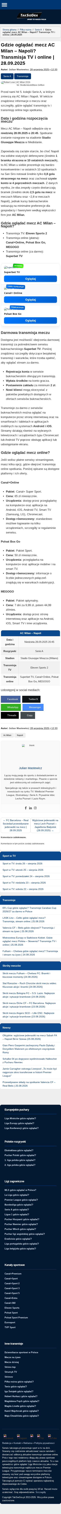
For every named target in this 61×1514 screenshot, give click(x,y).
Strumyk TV (11, 1372)
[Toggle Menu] (4, 4)
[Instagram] (35, 808)
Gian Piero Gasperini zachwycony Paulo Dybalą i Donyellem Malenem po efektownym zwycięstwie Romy (29, 1049)
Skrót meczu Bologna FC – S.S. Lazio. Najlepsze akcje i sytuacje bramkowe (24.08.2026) (29, 995)
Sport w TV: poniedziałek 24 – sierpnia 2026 (26, 876)
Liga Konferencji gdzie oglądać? (22, 1128)
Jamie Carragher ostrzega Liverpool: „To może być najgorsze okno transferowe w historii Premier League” (30, 1072)
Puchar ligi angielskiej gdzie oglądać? (25, 1234)
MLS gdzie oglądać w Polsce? (20, 1190)
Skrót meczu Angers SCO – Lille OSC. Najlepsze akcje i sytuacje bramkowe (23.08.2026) (28, 1015)
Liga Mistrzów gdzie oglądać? (20, 1118)
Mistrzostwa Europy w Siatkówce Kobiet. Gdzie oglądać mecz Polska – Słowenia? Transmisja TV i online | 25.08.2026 (29, 941)
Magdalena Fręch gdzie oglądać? (22, 1401)
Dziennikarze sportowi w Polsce (21, 1352)
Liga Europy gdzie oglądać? (19, 1123)
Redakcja (6, 1443)
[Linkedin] (30, 808)
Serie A (38, 29)
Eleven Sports (12, 1308)
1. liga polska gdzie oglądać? (20, 1160)
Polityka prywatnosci (44, 1443)
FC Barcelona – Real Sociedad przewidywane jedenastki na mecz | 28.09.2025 (16, 825)
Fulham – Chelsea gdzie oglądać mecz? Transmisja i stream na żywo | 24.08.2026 (30, 953)
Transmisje (22, 76)
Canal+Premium (13, 1273)
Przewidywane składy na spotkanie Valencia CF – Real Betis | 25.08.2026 (29, 1084)
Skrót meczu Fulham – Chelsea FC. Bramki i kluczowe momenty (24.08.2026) (26, 975)
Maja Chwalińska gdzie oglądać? (22, 1416)
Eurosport (10, 1322)
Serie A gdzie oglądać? (17, 1209)
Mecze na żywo (13, 1357)
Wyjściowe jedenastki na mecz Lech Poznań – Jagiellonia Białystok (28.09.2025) (45, 825)
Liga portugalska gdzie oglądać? (22, 1243)
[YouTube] (52, 1436)
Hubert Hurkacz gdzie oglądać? (21, 1396)
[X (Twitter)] (32, 1436)
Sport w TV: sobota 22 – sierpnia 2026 (23, 889)
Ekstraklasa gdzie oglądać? (19, 1150)
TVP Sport (10, 1327)
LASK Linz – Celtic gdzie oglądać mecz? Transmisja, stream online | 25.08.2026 (24, 919)
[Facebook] (25, 808)
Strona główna (9, 29)
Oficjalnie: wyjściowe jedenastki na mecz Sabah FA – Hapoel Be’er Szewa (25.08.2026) (30, 1037)
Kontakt (17, 1443)
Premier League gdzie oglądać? (21, 1200)
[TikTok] (41, 1436)
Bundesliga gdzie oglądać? (19, 1204)
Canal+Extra (11, 1298)
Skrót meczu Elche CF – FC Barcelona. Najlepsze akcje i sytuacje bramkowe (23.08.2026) (29, 1005)
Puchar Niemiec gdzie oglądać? (21, 1224)
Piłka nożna (25, 29)
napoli (20, 735)
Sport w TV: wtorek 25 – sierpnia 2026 (23, 870)
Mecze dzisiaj (12, 1362)
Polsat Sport (11, 1312)
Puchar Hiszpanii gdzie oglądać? (22, 1219)
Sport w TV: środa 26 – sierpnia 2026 (22, 863)
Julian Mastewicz (19, 69)
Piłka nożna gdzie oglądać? (19, 1381)
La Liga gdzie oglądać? (17, 1195)
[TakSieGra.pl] (30, 19)
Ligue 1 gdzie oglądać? (17, 1214)
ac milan (7, 735)
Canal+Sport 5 (12, 1293)
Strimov (9, 1377)
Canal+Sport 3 (12, 1288)
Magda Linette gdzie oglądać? (20, 1406)
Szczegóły (41, 1492)
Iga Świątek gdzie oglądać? (19, 1391)
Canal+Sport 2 (12, 1283)
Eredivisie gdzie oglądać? (18, 1239)
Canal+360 (10, 1303)
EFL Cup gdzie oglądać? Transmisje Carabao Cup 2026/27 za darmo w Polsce (29, 910)
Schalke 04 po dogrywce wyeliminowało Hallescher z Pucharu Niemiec (30, 1060)
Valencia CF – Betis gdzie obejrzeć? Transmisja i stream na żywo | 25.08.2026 (29, 929)
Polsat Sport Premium (16, 1317)
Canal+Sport (11, 1278)
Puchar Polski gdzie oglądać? (20, 1155)
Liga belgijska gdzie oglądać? (20, 1248)
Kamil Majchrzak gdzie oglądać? (22, 1411)
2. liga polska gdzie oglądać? (20, 1165)
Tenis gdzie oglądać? (16, 1386)
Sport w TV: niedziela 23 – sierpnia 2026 (24, 882)
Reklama (27, 1443)
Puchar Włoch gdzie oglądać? (20, 1229)
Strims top (10, 1367)
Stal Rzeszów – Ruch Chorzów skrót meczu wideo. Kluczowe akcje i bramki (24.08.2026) (30, 985)
